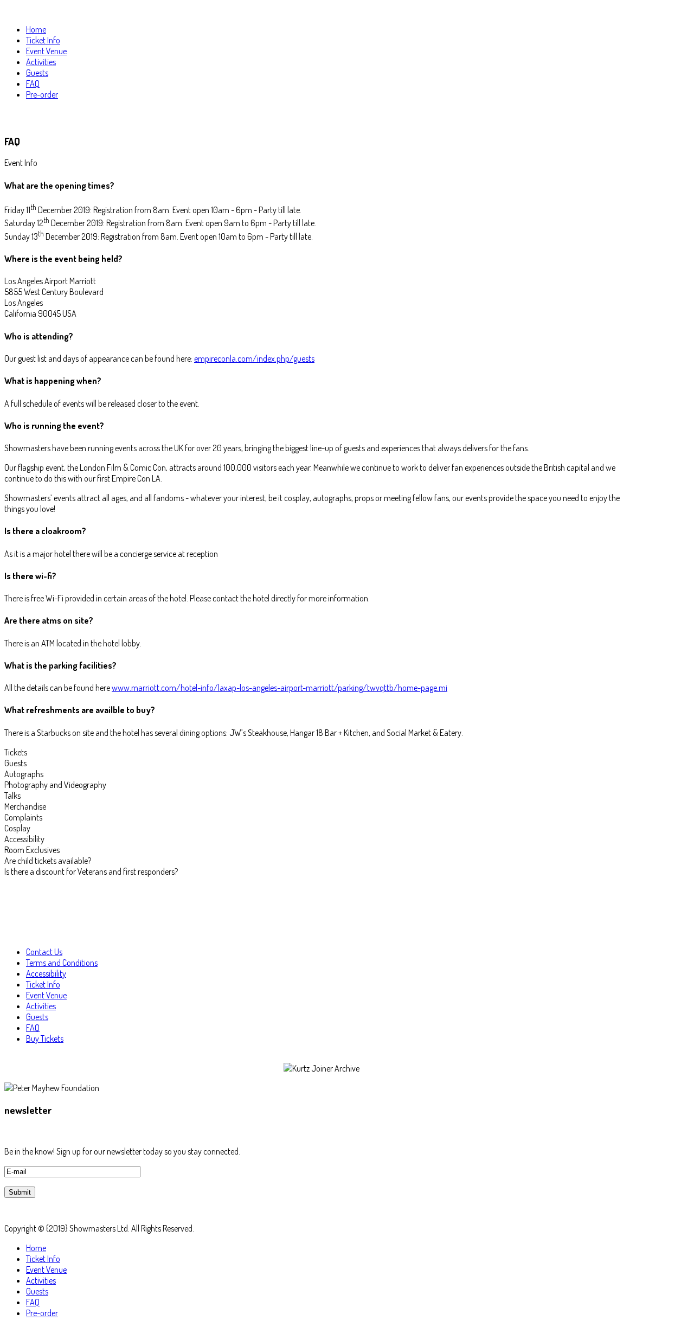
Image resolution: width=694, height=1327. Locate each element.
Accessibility (46, 973)
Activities (41, 1006)
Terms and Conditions (62, 962)
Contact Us (44, 951)
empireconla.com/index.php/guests (254, 358)
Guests (37, 1016)
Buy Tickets (44, 1038)
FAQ (33, 1027)
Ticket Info (43, 984)
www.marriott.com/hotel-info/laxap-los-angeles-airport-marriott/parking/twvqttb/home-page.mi (279, 687)
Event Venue (46, 995)
